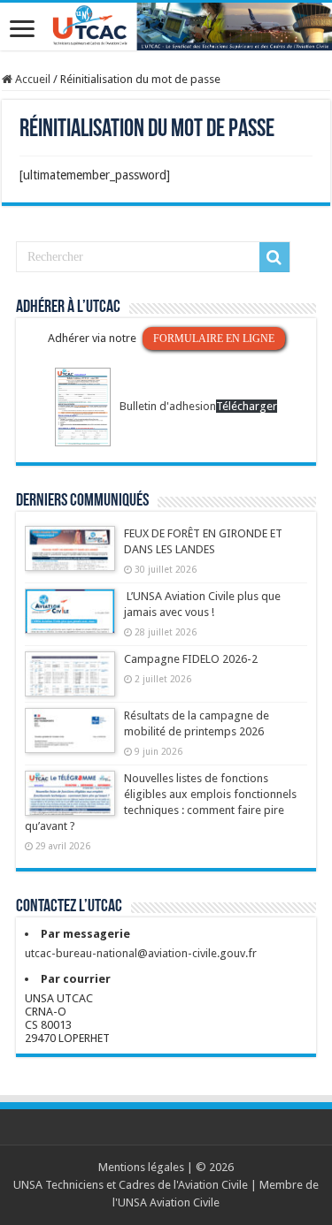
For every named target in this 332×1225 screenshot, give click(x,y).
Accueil (31, 79)
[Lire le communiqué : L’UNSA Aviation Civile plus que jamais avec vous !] (70, 620)
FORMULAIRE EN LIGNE (213, 338)
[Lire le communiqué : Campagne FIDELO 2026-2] (70, 682)
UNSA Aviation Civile (169, 1202)
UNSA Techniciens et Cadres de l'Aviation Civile (130, 1184)
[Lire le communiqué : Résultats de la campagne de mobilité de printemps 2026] (70, 739)
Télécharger (246, 406)
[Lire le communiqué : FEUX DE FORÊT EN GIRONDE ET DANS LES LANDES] (70, 557)
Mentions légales (141, 1167)
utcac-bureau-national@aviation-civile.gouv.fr (141, 953)
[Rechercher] (274, 257)
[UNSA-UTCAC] (166, 26)
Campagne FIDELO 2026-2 (191, 659)
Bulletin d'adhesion (168, 406)
